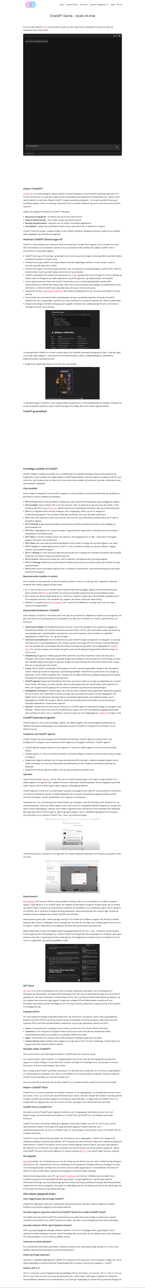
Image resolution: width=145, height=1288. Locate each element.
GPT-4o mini (51, 508)
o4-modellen (56, 602)
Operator (46, 779)
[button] (114, 35)
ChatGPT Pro (103, 713)
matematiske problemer (53, 291)
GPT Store (27, 991)
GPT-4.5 (84, 1151)
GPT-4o (45, 593)
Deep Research (29, 901)
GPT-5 (45, 27)
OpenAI (26, 1161)
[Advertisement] (72, 171)
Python (74, 275)
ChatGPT (26, 194)
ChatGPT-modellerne (67, 1176)
